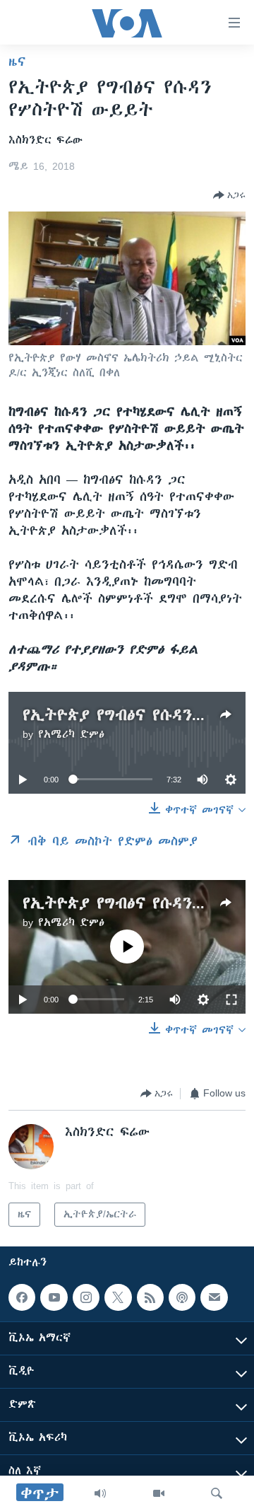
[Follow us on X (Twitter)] (117, 1297)
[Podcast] (182, 1297)
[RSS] (150, 1297)
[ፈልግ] (216, 1493)
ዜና (17, 61)
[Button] (229, 195)
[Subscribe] (213, 1297)
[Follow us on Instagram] (86, 1297)
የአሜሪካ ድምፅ (71, 734)
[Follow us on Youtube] (53, 1297)
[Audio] (100, 1493)
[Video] (159, 1493)
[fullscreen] (231, 999)
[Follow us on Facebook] (21, 1297)
